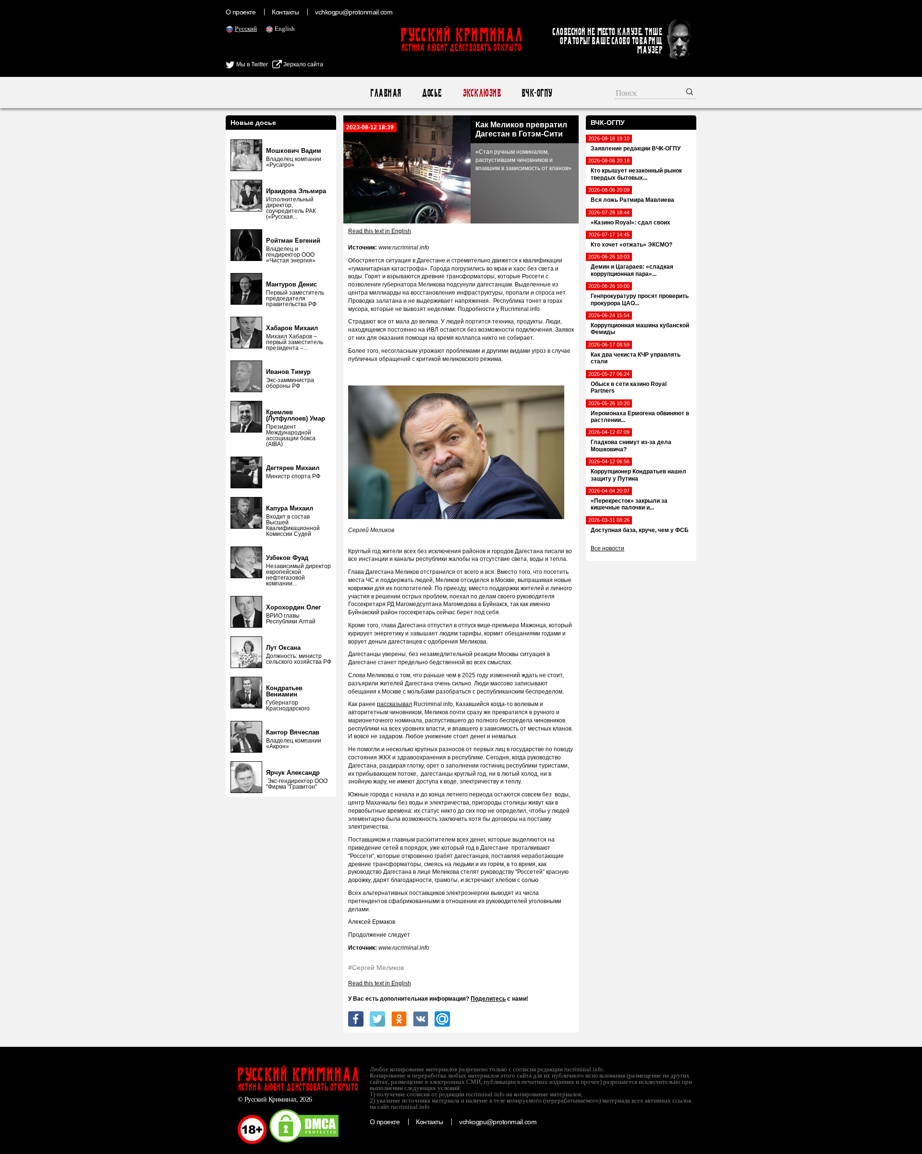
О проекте (240, 12)
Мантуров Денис (291, 284)
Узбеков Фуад (287, 557)
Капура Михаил (289, 508)
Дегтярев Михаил (292, 468)
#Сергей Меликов (376, 967)
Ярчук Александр (293, 772)
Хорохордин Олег (293, 607)
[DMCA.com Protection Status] (304, 1142)
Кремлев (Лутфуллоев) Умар (295, 415)
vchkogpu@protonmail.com (353, 12)
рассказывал (394, 704)
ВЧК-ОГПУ (536, 93)
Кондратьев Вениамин (284, 691)
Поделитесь (488, 998)
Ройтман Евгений (293, 240)
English (285, 28)
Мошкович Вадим (293, 150)
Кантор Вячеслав (292, 732)
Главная (385, 93)
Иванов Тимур (288, 371)
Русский (246, 28)
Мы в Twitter (251, 64)
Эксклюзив (481, 93)
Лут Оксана (283, 647)
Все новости (607, 548)
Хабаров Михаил (292, 328)
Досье (431, 93)
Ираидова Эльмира (296, 191)
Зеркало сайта (302, 64)
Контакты (285, 12)
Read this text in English (379, 231)
